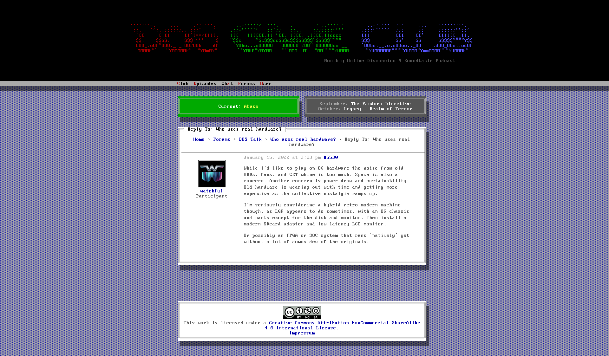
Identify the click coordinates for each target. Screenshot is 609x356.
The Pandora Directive (381, 104)
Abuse (251, 106)
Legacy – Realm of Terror (378, 109)
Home (199, 139)
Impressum (302, 333)
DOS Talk (250, 139)
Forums (222, 139)
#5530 (331, 157)
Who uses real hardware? (303, 139)
